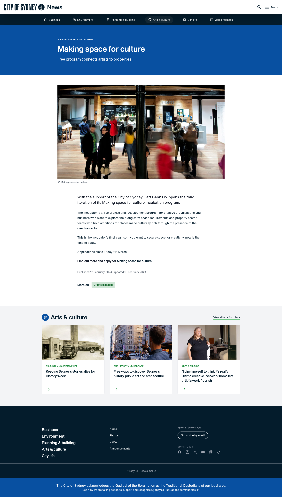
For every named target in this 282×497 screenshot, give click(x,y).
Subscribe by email (193, 435)
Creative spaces (103, 285)
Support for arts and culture (75, 39)
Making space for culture (134, 261)
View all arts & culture (226, 317)
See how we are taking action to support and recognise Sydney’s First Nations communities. (139, 490)
